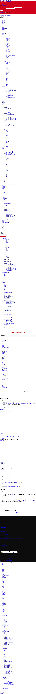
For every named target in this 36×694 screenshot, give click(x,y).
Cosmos (3, 34)
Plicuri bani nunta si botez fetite (8, 295)
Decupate (7, 131)
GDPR (3, 546)
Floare (7, 159)
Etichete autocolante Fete (9, 91)
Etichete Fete (7, 96)
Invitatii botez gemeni (9, 111)
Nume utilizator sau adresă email (7, 7)
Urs (6, 164)
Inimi (2, 105)
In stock (3, 396)
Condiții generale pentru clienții (6, 558)
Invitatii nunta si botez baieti (8, 293)
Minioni (7, 48)
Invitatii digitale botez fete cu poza (11, 116)
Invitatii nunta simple (9, 307)
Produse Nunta (4, 208)
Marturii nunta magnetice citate (10, 215)
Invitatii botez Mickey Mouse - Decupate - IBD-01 (12, 482)
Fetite (6, 205)
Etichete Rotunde (10, 95)
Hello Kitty (7, 43)
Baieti (4, 129)
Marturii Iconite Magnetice (6, 177)
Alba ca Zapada (4, 20)
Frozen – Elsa (4, 99)
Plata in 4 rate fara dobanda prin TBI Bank (9, 2)
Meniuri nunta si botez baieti (8, 298)
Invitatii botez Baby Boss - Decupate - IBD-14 (12, 486)
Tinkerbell (7, 58)
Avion (6, 64)
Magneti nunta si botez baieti (8, 150)
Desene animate (6, 37)
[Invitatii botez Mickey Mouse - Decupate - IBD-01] (3, 482)
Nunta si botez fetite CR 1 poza (10, 154)
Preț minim (1, 391)
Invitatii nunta (6, 210)
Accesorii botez (8, 62)
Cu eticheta (7, 243)
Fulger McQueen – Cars (9, 42)
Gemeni (5, 182)
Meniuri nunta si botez (7, 183)
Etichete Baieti (8, 93)
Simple (9, 109)
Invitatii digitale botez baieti (10, 114)
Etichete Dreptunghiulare (11, 94)
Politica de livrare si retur (5, 544)
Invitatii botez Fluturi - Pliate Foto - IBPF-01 (22, 400)
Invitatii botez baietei (9, 108)
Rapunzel (7, 54)
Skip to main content (9, 0)
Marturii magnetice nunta (7, 300)
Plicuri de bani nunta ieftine (10, 219)
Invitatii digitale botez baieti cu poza (11, 115)
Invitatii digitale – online (7, 113)
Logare (1, 10)
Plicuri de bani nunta (7, 218)
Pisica (3, 196)
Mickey (7, 162)
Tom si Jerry (4, 225)
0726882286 (3, 531)
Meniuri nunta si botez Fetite (10, 184)
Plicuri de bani (4, 202)
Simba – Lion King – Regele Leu (11, 55)
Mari (6, 168)
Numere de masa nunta (7, 310)
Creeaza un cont (4, 5)
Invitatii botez (6, 107)
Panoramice (9, 123)
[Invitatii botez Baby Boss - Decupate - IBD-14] (3, 486)
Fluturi (7, 75)
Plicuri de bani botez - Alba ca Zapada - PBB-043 (25, 403)
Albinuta (3, 21)
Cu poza (5, 280)
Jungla (7, 78)
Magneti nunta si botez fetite (8, 153)
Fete (4, 136)
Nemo (6, 50)
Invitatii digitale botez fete (9, 264)
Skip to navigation (3, 0)
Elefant (7, 73)
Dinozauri (7, 72)
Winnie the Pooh (8, 60)
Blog (2, 547)
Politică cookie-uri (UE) (5, 543)
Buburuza (3, 30)
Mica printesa (8, 45)
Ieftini (6, 160)
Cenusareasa (4, 33)
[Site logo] (5, 15)
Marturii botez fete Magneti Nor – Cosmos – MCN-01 (10, 436)
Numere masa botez (5, 191)
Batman (3, 26)
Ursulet (7, 84)
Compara (3, 687)
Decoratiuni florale (8, 71)
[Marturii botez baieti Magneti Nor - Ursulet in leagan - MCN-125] (9, 500)
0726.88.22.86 (9, 1)
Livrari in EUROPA (5, 545)
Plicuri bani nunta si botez (7, 203)
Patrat (8, 132)
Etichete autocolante (7, 88)
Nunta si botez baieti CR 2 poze (10, 152)
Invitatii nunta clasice (9, 211)
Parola (3, 8)
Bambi (7, 40)
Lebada (7, 79)
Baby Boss (3, 22)
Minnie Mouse (8, 49)
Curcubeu (7, 158)
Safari (6, 82)
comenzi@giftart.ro (5, 534)
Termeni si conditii (4, 542)
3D (6, 130)
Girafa (3, 101)
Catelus (3, 32)
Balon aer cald (4, 24)
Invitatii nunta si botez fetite (10, 125)
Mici (6, 169)
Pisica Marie (7, 52)
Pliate (6, 134)
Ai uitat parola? (2, 12)
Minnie (7, 170)
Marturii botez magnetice (5, 156)
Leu (6, 80)
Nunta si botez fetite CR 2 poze (10, 155)
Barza (3, 25)
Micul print (3, 187)
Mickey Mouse (8, 47)
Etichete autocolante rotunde (12, 90)
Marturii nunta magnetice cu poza (11, 216)
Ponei (3, 206)
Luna (6, 81)
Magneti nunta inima (9, 213)
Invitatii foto (5, 120)
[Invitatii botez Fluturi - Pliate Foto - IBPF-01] (9, 400)
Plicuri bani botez (4, 198)
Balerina (3, 23)
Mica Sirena (7, 46)
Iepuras (7, 76)
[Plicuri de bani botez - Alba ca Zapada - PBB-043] (10, 403)
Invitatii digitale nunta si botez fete (11, 119)
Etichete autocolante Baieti (10, 89)
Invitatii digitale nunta (7, 209)
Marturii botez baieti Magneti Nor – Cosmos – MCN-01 (10, 466)
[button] (2, 440)
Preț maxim (14, 391)
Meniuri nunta (6, 217)
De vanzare (3, 395)
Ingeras (7, 77)
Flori (6, 74)
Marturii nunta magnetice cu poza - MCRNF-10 (12, 494)
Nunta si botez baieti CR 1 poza (10, 151)
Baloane (7, 65)
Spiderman (7, 56)
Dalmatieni (3, 35)
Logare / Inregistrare (5, 688)
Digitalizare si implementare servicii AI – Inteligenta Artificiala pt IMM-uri (11, 538)
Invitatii (3, 106)
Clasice (9, 122)
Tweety (7, 59)
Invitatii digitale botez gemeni (10, 117)
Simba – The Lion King (5, 222)
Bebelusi (3, 27)
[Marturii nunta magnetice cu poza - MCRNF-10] (3, 494)
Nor (6, 163)
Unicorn (7, 83)
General (3, 100)
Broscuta (3, 29)
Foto (4, 181)
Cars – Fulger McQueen (5, 31)
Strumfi (7, 57)
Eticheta (7, 140)
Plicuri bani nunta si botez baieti (8, 296)
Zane (6, 85)
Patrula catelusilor (8, 51)
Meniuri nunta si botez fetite (8, 297)
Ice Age (7, 44)
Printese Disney (4, 207)
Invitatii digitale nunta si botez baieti (11, 118)
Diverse (5, 61)
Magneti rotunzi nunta (9, 214)
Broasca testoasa (4, 28)
